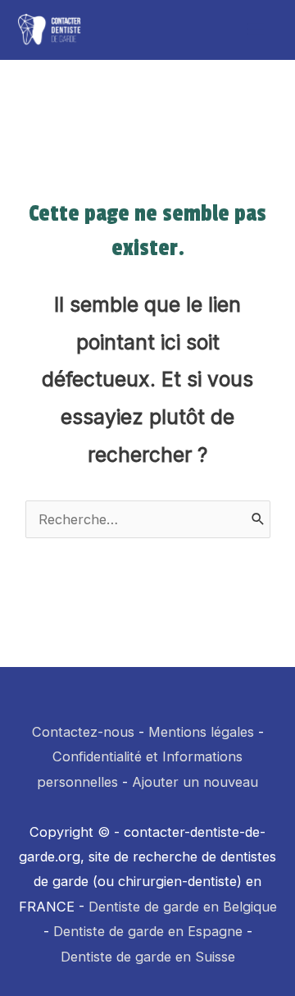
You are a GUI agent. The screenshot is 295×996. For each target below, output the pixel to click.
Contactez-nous (83, 732)
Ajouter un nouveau (195, 782)
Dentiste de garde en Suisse (148, 956)
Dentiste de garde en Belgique (182, 906)
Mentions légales (201, 732)
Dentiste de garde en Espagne (148, 931)
